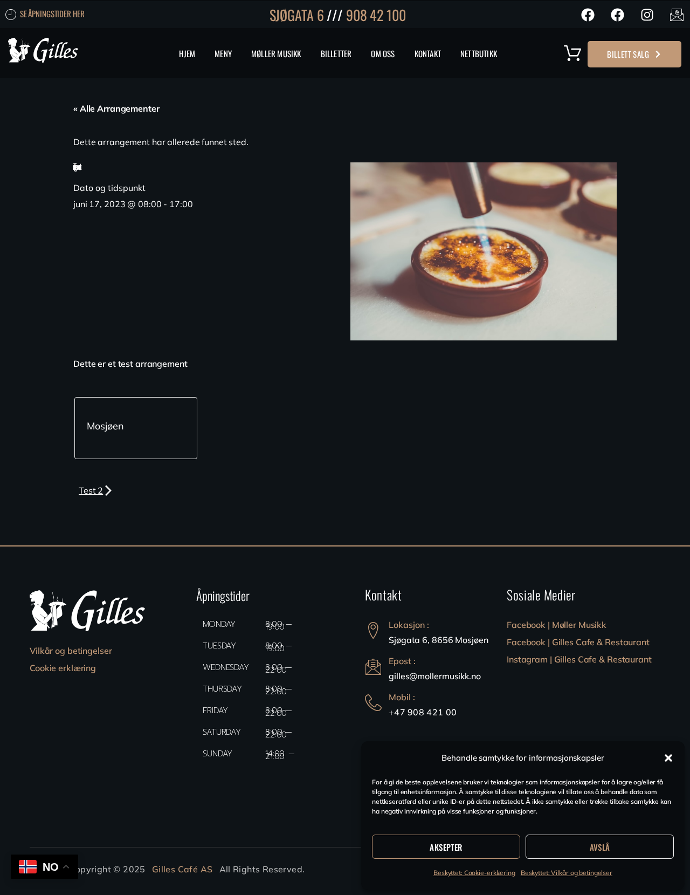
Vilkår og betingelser (71, 650)
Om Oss (383, 53)
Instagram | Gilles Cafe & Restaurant (579, 659)
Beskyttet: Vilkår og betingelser (566, 873)
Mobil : (402, 697)
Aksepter (446, 847)
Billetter (336, 53)
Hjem (187, 53)
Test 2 (91, 490)
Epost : (402, 660)
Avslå (600, 847)
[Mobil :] (373, 702)
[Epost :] (373, 666)
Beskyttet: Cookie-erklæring (474, 873)
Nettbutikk (478, 53)
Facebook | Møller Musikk (556, 624)
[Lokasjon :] (373, 630)
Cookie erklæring (63, 667)
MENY (223, 53)
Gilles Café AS (182, 869)
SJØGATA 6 (297, 14)
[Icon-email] (676, 14)
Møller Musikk (276, 53)
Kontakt (428, 53)
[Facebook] (587, 14)
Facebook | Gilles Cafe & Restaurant (578, 642)
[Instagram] (646, 14)
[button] (668, 758)
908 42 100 (376, 14)
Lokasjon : (409, 624)
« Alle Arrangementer (116, 108)
